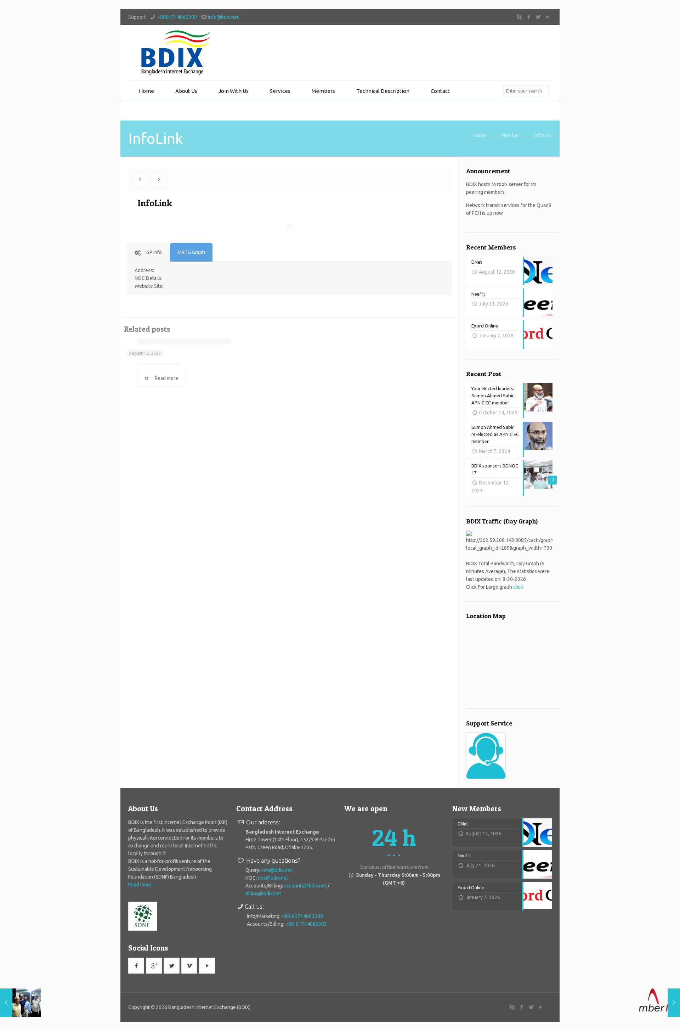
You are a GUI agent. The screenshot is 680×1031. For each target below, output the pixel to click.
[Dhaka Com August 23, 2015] (659, 1002)
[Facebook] (529, 17)
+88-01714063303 (306, 924)
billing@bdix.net (263, 893)
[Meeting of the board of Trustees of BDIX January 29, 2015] (20, 1002)
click (518, 587)
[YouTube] (548, 17)
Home (479, 135)
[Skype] (519, 17)
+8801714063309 (177, 17)
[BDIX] (174, 52)
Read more (140, 884)
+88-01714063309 (302, 916)
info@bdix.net (223, 17)
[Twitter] (538, 17)
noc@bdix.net (273, 878)
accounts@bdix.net (305, 886)
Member (510, 135)
